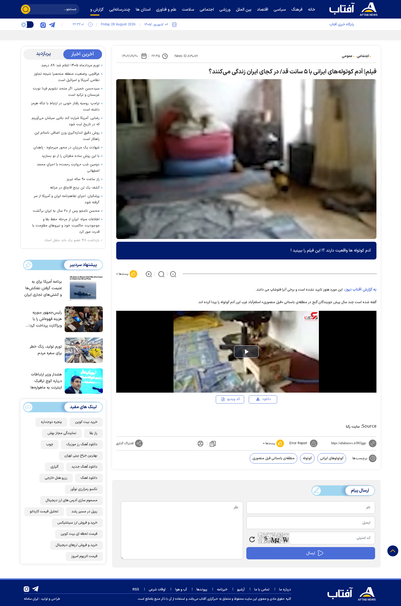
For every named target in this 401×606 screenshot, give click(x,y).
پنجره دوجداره (51, 422)
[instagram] (43, 24)
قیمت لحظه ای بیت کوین (79, 534)
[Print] (200, 443)
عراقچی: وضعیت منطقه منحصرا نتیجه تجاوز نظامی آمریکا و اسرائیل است (67, 77)
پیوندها (201, 589)
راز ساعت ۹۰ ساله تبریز (83, 179)
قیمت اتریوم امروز (84, 556)
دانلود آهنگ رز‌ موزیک (81, 444)
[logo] (355, 8)
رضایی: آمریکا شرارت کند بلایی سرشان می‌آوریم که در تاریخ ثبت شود (66, 121)
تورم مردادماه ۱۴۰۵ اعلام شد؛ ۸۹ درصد (70, 65)
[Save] (213, 443)
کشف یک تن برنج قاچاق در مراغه (75, 187)
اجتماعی (363, 56)
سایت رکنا (353, 426)
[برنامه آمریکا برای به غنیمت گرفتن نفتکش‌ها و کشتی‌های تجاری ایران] (82, 288)
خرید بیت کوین (86, 422)
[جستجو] (25, 9)
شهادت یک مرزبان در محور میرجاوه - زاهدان (66, 147)
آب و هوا (181, 589)
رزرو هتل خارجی (56, 478)
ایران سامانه (31, 598)
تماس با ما (262, 589)
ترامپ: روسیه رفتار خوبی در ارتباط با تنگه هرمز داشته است (65, 106)
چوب (49, 444)
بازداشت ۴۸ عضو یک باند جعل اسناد (72, 240)
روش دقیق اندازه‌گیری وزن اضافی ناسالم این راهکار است (67, 136)
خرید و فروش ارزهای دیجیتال (76, 545)
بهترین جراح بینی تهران (80, 455)
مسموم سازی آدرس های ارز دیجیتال (71, 500)
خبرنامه (222, 589)
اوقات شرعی (157, 589)
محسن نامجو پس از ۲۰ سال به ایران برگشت (66, 211)
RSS (136, 589)
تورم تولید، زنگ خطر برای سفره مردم (46, 350)
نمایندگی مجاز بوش (61, 433)
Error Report (298, 443)
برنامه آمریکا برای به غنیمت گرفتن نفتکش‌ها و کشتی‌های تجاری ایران (43, 288)
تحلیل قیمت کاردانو (44, 511)
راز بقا (93, 433)
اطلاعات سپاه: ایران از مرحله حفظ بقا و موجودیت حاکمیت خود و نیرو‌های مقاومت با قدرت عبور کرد (66, 226)
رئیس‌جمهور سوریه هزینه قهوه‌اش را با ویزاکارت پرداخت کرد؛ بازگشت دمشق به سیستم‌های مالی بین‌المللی (45, 319)
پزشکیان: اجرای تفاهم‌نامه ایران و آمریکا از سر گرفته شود (67, 199)
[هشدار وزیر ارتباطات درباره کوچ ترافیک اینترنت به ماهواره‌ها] (82, 381)
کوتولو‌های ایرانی (331, 458)
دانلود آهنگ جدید (84, 467)
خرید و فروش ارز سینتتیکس (77, 523)
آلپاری (54, 467)
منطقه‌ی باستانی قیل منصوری (273, 458)
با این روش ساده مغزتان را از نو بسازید (71, 156)
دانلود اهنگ (88, 478)
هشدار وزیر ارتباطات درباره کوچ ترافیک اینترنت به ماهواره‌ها (46, 381)
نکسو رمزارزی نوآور (83, 489)
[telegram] (52, 24)
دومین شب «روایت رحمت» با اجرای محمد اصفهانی (68, 168)
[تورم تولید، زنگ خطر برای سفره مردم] (82, 350)
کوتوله (307, 458)
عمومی (347, 56)
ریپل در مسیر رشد (84, 511)
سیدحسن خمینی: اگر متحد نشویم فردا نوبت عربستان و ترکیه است (66, 92)
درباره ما (285, 589)
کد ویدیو (233, 399)
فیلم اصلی (257, 415)
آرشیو (241, 589)
